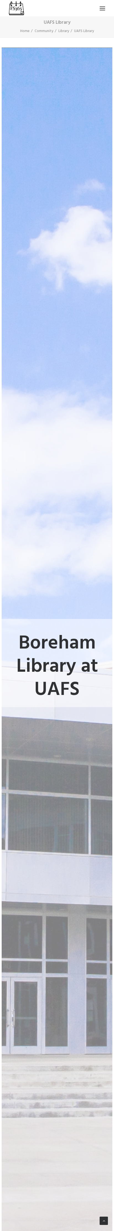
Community (44, 31)
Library (63, 31)
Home (25, 31)
